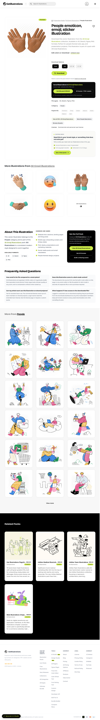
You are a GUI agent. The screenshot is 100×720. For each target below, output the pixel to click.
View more (50, 503)
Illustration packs (59, 20)
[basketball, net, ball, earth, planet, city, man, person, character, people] (50, 483)
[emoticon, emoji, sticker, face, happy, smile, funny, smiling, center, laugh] (50, 205)
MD (71, 66)
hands (91, 110)
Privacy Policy (79, 658)
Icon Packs (43, 663)
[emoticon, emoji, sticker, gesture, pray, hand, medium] (81, 181)
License (77, 654)
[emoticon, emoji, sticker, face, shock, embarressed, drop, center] (50, 181)
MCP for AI (54, 697)
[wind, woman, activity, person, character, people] (50, 454)
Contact (65, 681)
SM (65, 66)
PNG (55, 66)
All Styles (42, 683)
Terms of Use (79, 665)
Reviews (65, 674)
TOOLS (53, 651)
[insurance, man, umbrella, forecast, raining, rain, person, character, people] (19, 364)
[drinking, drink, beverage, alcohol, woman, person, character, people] (19, 394)
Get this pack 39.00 (63, 91)
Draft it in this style (80, 78)
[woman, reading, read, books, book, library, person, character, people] (19, 483)
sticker (78, 110)
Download (60, 73)
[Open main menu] (95, 4)
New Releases (44, 672)
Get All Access (81, 253)
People (62, 106)
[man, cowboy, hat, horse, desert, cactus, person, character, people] (50, 335)
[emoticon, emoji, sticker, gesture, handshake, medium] (19, 205)
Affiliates (65, 671)
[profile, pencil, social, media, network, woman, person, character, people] (81, 454)
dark (70, 114)
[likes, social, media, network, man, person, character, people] (50, 394)
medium (64, 114)
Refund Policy (79, 668)
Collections (43, 676)
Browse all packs (58, 123)
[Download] (28, 344)
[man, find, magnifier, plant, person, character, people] (81, 335)
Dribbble (88, 661)
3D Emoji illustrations (72, 20)
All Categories (44, 679)
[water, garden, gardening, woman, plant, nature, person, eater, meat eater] (50, 364)
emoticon (64, 110)
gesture (85, 110)
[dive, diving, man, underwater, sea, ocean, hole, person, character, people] (81, 394)
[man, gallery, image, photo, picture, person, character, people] (19, 424)
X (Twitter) (89, 654)
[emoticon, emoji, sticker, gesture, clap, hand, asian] (19, 181)
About (65, 654)
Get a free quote (61, 152)
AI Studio (55, 654)
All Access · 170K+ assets (83, 91)
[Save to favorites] (93, 26)
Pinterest (89, 668)
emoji (71, 110)
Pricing (65, 661)
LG (78, 66)
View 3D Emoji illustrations (81, 248)
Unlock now (75, 53)
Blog (64, 658)
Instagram (89, 658)
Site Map (77, 672)
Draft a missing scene (81, 257)
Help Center (66, 678)
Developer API (55, 694)
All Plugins (54, 664)
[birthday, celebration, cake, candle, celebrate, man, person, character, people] (81, 424)
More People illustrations (84, 119)
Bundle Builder (55, 701)
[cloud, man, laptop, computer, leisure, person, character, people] (50, 424)
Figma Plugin (55, 667)
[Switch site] (26, 4)
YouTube (88, 665)
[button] (86, 4)
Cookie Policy (79, 661)
